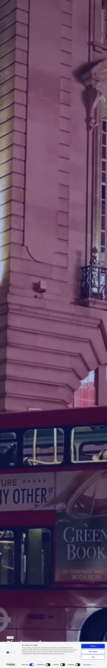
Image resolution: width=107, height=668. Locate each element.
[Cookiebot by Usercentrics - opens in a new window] (11, 664)
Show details (87, 664)
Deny (93, 657)
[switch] (48, 664)
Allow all (93, 646)
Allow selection (93, 651)
